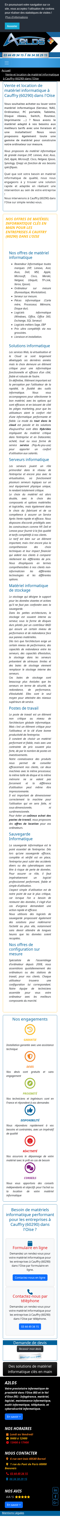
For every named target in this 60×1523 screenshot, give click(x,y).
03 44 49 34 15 (30, 1326)
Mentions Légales (13, 1513)
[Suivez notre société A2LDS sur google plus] (55, 1502)
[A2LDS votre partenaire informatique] (30, 39)
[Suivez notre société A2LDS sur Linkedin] (55, 1490)
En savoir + (14, 1417)
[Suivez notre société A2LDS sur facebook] (55, 1496)
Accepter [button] (12, 26)
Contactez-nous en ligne (30, 1277)
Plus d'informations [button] (16, 17)
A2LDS (34, 1517)
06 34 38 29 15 (18, 1479)
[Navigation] (6, 62)
